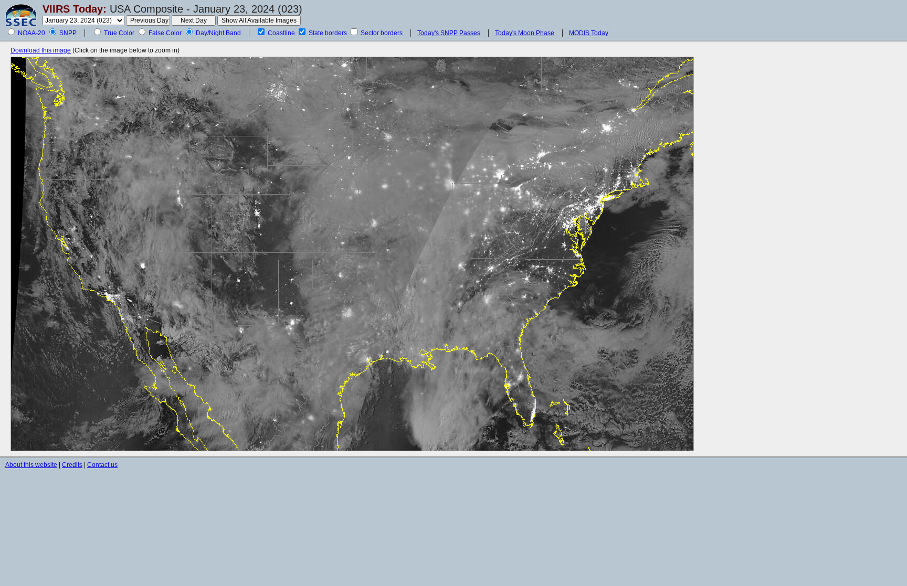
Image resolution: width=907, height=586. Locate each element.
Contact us (102, 464)
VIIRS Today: (75, 9)
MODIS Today (588, 33)
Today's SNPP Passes (448, 33)
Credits (72, 464)
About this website (31, 464)
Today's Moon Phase (524, 33)
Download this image (40, 50)
